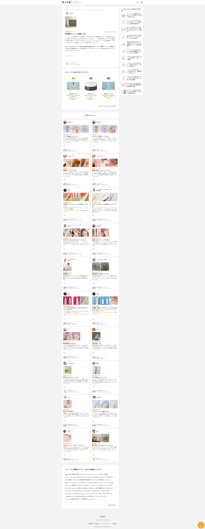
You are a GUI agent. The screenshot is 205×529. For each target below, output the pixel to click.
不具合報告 (114, 523)
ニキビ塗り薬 (77, 496)
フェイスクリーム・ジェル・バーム (80, 493)
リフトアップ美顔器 (70, 499)
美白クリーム (110, 488)
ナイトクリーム (93, 493)
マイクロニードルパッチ (71, 488)
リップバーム (107, 479)
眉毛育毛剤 (88, 479)
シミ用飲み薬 (73, 485)
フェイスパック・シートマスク (105, 485)
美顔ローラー (84, 496)
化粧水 (66, 474)
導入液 (77, 474)
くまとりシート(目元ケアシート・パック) (96, 482)
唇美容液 (101, 479)
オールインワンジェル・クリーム (88, 474)
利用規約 (97, 523)
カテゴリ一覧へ (112, 505)
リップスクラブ (82, 482)
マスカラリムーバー (81, 477)
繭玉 (97, 488)
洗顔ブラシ (92, 488)
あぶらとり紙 (110, 482)
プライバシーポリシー (105, 523)
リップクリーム (74, 482)
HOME (102, 517)
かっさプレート (91, 499)
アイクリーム (75, 479)
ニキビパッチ (94, 485)
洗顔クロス (80, 488)
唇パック (67, 482)
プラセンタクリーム (79, 490)
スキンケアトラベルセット (83, 485)
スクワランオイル (96, 490)
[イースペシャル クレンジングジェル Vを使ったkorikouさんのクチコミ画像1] (70, 22)
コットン (67, 485)
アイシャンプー (95, 479)
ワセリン (100, 493)
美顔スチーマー (92, 496)
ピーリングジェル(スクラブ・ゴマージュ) (96, 477)
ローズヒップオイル (105, 490)
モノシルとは (106, 520)
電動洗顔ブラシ (102, 488)
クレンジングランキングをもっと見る (107, 106)
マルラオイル (68, 493)
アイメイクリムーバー (70, 477)
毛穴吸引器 (84, 499)
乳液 (70, 474)
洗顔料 (106, 474)
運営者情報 (91, 523)
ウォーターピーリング (102, 496)
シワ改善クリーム (69, 496)
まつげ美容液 (68, 479)
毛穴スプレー (110, 477)
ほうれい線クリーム (107, 493)
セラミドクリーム (69, 490)
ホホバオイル (88, 490)
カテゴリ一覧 (99, 520)
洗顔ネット (86, 488)
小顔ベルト (78, 499)
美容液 (73, 474)
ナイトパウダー (100, 474)
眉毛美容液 (82, 479)
